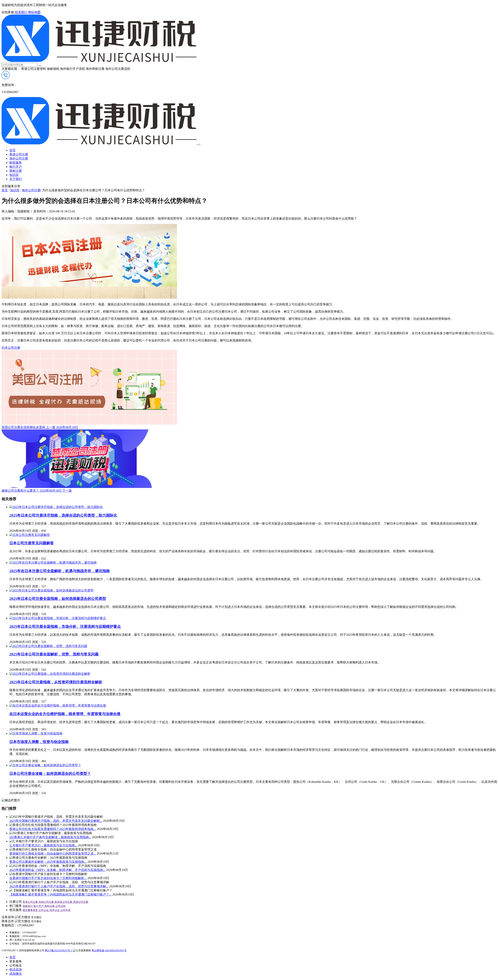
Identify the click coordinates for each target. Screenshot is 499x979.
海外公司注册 (18, 158)
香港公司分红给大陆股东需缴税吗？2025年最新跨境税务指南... (52, 829)
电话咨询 (15, 969)
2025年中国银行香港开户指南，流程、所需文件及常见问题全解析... (55, 820)
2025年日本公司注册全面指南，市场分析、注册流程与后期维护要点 (65, 626)
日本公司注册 (11, 347)
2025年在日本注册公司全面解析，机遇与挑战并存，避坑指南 (59, 571)
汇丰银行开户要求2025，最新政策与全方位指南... (43, 845)
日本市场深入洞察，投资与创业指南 (39, 742)
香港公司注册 (18, 154)
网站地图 (34, 12)
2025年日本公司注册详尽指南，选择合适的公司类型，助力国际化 (63, 515)
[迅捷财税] (99, 61)
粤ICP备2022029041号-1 (58, 950)
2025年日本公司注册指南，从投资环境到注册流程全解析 (55, 682)
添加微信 (15, 973)
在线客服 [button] (8, 12)
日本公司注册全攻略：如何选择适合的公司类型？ (50, 773)
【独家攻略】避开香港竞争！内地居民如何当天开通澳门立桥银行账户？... (60, 894)
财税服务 (15, 162)
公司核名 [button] (15, 965)
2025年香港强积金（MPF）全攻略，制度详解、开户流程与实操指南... (57, 870)
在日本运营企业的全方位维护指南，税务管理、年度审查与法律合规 (64, 714)
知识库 (14, 174)
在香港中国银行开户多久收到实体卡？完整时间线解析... (48, 878)
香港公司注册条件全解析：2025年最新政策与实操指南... (48, 861)
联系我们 (21, 12)
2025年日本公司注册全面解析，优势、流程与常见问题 (54, 654)
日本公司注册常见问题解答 (31, 543)
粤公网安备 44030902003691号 (109, 950)
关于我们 (15, 179)
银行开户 (15, 166)
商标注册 (15, 170)
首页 (12, 150)
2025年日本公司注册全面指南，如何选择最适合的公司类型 (57, 599)
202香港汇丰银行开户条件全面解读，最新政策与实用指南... (50, 837)
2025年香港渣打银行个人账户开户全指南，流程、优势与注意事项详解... (58, 886)
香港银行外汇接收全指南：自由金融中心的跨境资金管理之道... (52, 853)
